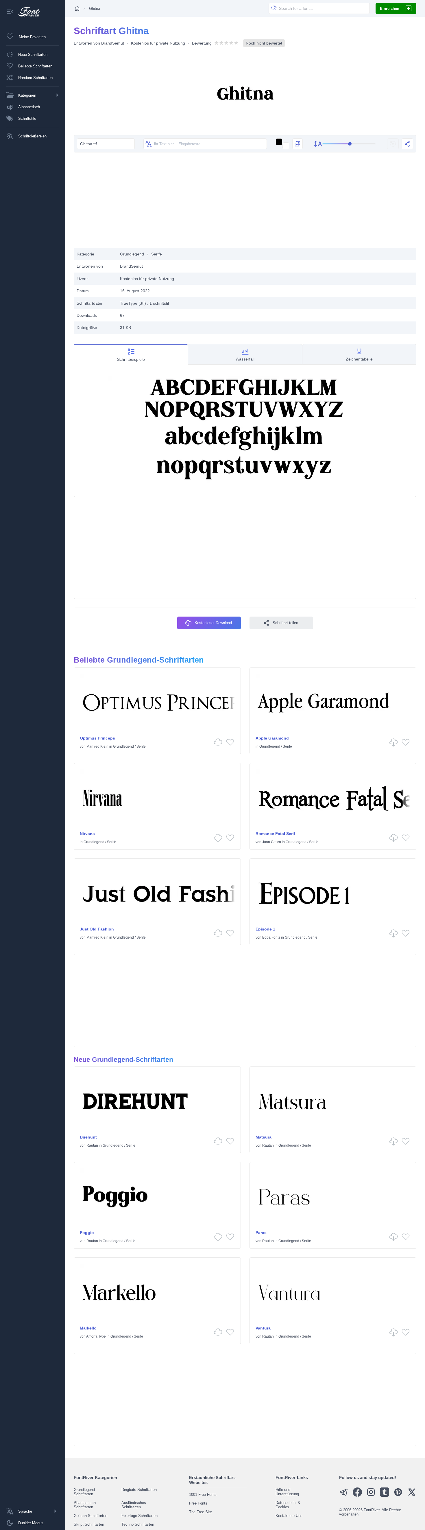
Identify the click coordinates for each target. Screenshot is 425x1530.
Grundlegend (132, 254)
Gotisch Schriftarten (90, 1516)
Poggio (87, 1232)
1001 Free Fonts (203, 1494)
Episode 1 (265, 929)
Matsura (263, 1137)
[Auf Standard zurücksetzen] (393, 143)
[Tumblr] (384, 1495)
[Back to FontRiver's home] (27, 11)
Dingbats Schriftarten (139, 1489)
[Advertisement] (245, 201)
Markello (88, 1328)
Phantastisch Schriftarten (85, 1504)
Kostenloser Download (213, 623)
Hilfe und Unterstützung (287, 1491)
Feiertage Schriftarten (139, 1516)
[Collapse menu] (10, 12)
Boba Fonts (271, 937)
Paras (261, 1232)
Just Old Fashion (97, 929)
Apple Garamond (272, 738)
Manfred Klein (97, 746)
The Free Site (200, 1512)
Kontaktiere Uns (289, 1516)
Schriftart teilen (285, 623)
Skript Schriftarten (89, 1524)
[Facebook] (357, 1495)
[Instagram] (371, 1495)
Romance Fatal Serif (275, 833)
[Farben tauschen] (297, 143)
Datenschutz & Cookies (288, 1504)
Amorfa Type (96, 1336)
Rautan (92, 1145)
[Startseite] (77, 8)
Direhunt (88, 1137)
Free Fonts (198, 1503)
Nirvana (87, 833)
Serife (156, 254)
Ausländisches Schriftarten (133, 1504)
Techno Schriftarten (137, 1524)
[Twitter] (411, 1495)
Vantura (263, 1328)
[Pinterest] (398, 1495)
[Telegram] (343, 1495)
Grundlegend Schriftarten (84, 1491)
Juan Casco (271, 842)
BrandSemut (112, 43)
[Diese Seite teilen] (407, 143)
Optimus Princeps (97, 738)
